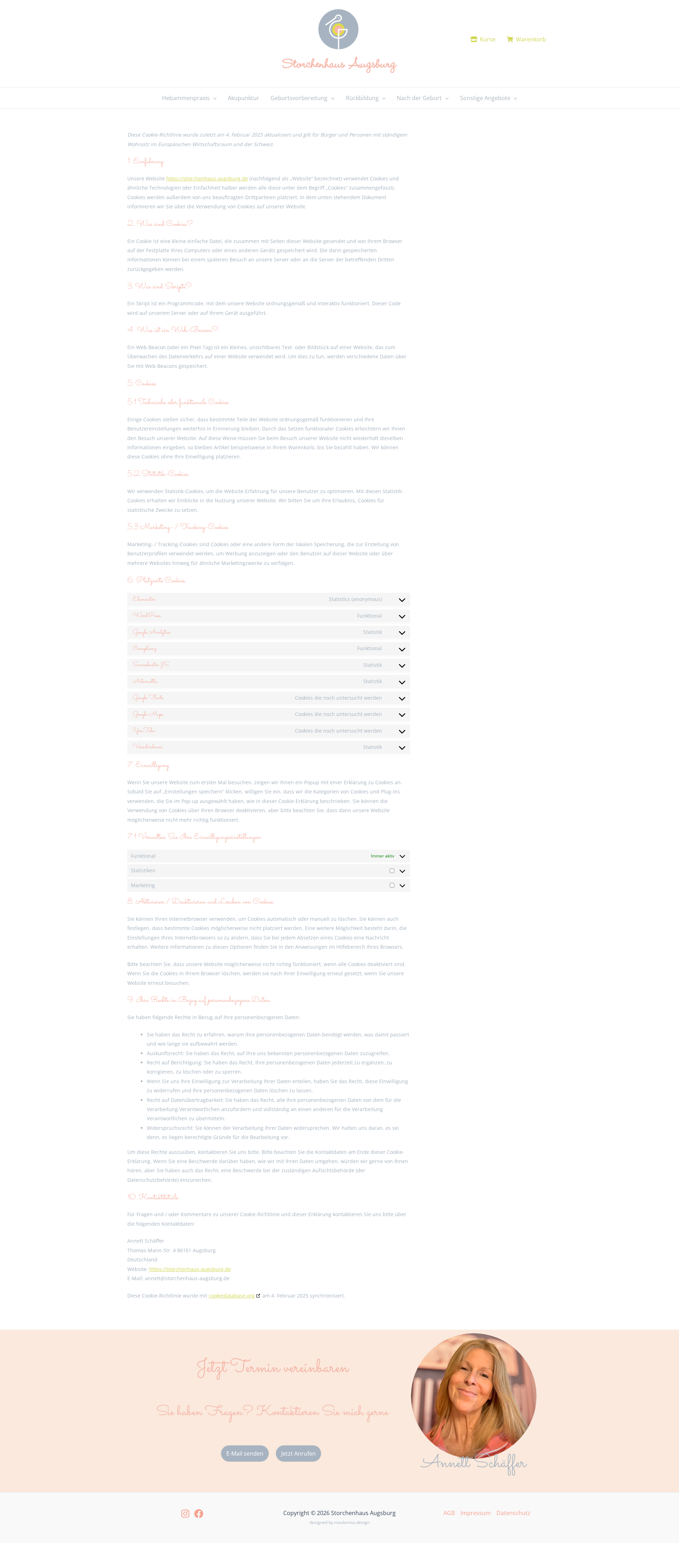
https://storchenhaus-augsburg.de (207, 178)
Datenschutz (513, 1513)
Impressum (475, 1513)
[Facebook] (198, 1513)
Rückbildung (362, 98)
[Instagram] (185, 1513)
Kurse (486, 39)
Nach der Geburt (419, 98)
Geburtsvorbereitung (299, 98)
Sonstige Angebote (485, 98)
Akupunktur (243, 98)
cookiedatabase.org (232, 1295)
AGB (449, 1513)
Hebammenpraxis (186, 98)
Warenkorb (529, 39)
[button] (213, 98)
